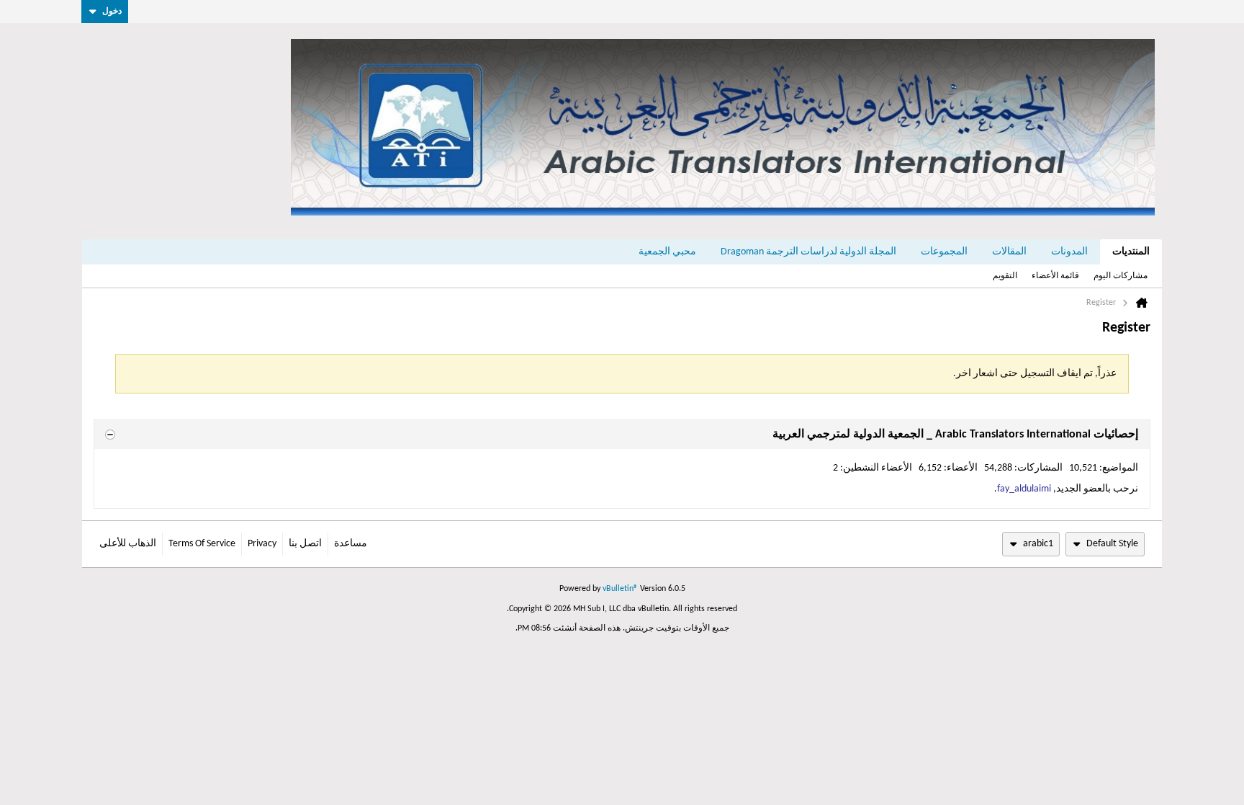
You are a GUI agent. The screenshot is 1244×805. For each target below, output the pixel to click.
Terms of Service (201, 543)
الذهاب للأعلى (127, 543)
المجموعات (944, 251)
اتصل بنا (305, 543)
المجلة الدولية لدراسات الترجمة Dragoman (808, 251)
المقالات (1009, 251)
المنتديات (1131, 251)
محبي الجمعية (667, 251)
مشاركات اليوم (1121, 276)
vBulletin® (620, 588)
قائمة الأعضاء (1055, 276)
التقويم (1005, 276)
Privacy (262, 543)
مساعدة (350, 543)
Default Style (1112, 543)
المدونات (1069, 251)
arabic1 (1038, 543)
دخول (112, 11)
